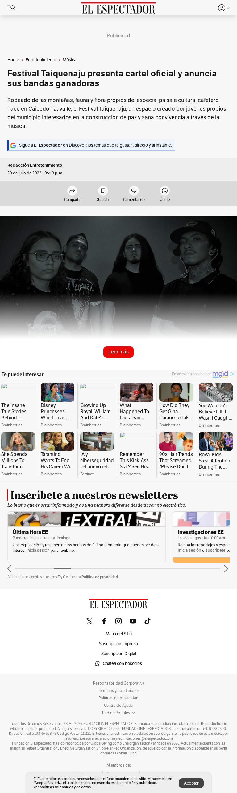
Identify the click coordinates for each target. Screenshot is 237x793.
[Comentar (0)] (134, 191)
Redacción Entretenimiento (34, 165)
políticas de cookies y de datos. (66, 787)
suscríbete (216, 550)
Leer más (118, 351)
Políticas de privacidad (118, 698)
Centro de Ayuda (118, 705)
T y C (61, 577)
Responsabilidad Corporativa (118, 683)
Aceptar (191, 783)
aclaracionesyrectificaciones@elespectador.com (134, 738)
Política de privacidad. (100, 577)
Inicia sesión (38, 550)
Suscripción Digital (118, 653)
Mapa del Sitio (119, 633)
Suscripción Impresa (118, 643)
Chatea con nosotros (122, 663)
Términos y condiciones (118, 691)
